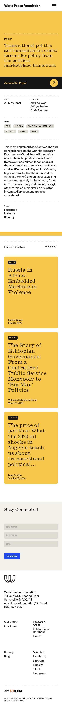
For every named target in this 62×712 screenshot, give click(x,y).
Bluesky (38, 665)
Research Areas (39, 623)
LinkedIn (9, 213)
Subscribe (12, 556)
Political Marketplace (40, 126)
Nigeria (19, 126)
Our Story (10, 621)
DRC (8, 126)
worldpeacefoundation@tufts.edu (26, 603)
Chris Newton (39, 110)
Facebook (10, 209)
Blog (7, 656)
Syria (34, 131)
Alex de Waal (38, 102)
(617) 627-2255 (13, 607)
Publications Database (41, 630)
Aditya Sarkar (39, 106)
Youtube (38, 652)
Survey (8, 652)
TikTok (37, 669)
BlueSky (9, 217)
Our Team (10, 626)
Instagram (39, 673)
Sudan (23, 131)
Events (37, 636)
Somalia (10, 131)
